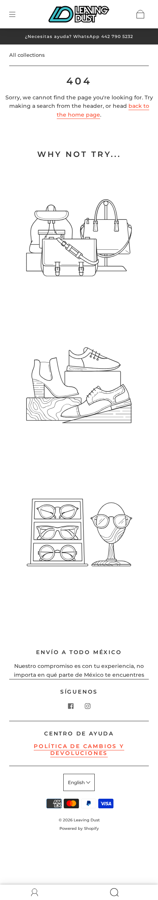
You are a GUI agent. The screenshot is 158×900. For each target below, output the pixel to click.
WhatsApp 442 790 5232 (103, 36)
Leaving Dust (87, 820)
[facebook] (70, 706)
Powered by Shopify (79, 828)
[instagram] (87, 706)
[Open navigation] (17, 14)
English (77, 782)
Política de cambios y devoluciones (79, 750)
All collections (27, 55)
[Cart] (140, 14)
